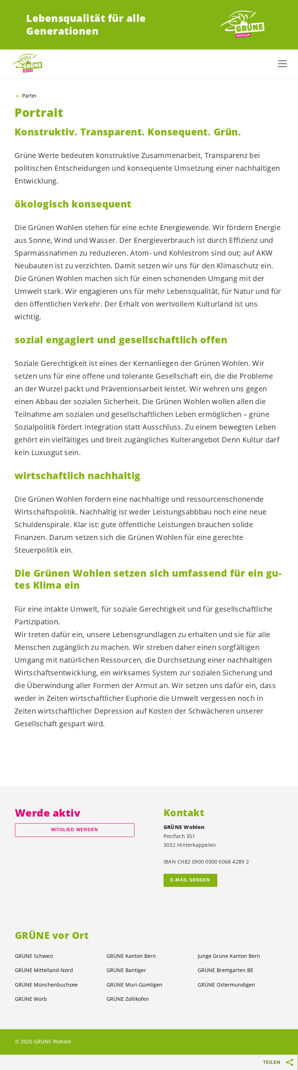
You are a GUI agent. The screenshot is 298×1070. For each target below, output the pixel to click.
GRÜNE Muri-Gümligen (134, 984)
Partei (29, 95)
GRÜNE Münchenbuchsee (46, 984)
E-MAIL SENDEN (190, 880)
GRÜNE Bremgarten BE (225, 970)
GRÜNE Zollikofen (127, 998)
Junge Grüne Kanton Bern (229, 955)
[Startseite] (245, 25)
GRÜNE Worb (31, 998)
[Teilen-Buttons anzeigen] (290, 1062)
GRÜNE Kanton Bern (131, 955)
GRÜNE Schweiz (34, 955)
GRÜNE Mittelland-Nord (44, 970)
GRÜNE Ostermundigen (226, 984)
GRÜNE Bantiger (126, 970)
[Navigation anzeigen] (282, 63)
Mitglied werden (74, 829)
